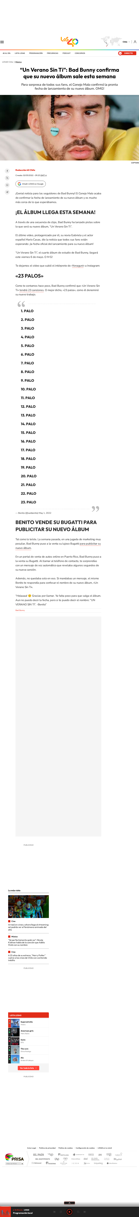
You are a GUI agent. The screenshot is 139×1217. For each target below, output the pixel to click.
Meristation (111, 1162)
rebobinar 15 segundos (60, 1211)
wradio (64, 1158)
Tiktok (53, 1130)
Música (18, 62)
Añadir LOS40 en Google (32, 184)
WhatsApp (7, 185)
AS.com (99, 1155)
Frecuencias (52, 53)
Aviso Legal (31, 1148)
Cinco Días (75, 1158)
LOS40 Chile (69, 41)
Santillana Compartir (78, 1155)
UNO (57, 1158)
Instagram (58, 1130)
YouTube (64, 1130)
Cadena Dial (85, 1158)
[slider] (69, 1206)
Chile (125, 42)
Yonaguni (77, 266)
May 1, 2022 (45, 513)
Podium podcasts (63, 1162)
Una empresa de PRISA (14, 1157)
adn (107, 1155)
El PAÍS (38, 1155)
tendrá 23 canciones (32, 290)
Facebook (7, 171)
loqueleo (98, 1162)
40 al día (6, 53)
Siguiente (84, 1211)
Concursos (80, 53)
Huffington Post (42, 1158)
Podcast (66, 53)
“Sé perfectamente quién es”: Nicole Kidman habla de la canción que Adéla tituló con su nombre (26, 942)
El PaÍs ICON (75, 1162)
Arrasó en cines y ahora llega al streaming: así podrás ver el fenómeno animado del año (28, 927)
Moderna (50, 1162)
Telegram (7, 192)
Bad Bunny (20, 610)
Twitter (7, 178)
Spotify (80, 1130)
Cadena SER (90, 1155)
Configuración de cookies (85, 1148)
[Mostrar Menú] (4, 41)
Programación (36, 53)
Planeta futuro (105, 1158)
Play (69, 1212)
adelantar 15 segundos (78, 1211)
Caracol (118, 1155)
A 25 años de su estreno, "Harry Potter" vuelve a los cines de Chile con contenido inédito (27, 958)
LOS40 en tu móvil (105, 1148)
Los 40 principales (51, 1155)
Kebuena (115, 1158)
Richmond (36, 1162)
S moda (86, 1162)
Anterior (54, 1211)
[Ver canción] (15, 1023)
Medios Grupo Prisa (14, 1163)
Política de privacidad (47, 1148)
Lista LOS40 (20, 53)
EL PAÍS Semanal (95, 1158)
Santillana (64, 1155)
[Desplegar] (69, 1203)
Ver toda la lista (27, 1068)
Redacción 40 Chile (25, 170)
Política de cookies (66, 1148)
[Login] (135, 41)
